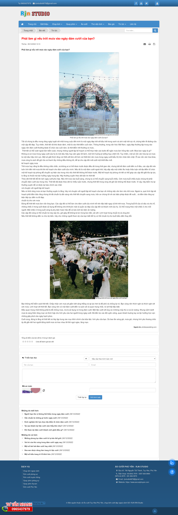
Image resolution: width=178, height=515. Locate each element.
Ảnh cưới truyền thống (31, 477)
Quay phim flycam (30, 483)
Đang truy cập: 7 (39, 503)
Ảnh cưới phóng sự (30, 474)
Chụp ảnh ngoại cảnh (31, 471)
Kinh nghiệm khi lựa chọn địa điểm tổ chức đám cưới (46, 422)
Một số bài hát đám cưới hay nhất (38, 446)
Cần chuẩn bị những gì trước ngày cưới (40, 418)
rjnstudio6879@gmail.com (46, 3)
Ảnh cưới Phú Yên (30, 487)
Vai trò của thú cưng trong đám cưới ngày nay (43, 442)
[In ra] (149, 44)
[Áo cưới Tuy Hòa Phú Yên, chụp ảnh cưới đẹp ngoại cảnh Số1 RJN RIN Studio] (35, 13)
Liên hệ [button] (133, 24)
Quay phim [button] (71, 24)
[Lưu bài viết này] (154, 44)
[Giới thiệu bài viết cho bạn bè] (145, 44)
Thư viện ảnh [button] (97, 24)
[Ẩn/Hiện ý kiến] (86, 358)
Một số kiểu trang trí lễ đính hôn (37, 454)
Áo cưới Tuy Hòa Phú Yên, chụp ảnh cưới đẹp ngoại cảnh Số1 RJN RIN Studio (113, 502)
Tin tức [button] (121, 24)
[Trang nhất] (22, 24)
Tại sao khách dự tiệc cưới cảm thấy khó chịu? (43, 426)
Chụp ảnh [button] (56, 24)
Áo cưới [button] (84, 24)
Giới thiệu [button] (44, 24)
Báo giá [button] (111, 24)
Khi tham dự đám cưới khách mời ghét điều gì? (43, 430)
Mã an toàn (27, 386)
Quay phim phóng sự (31, 480)
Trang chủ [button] (32, 24)
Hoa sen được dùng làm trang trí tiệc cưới (41, 450)
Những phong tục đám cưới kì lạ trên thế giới (42, 438)
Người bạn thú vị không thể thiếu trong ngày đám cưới (46, 414)
